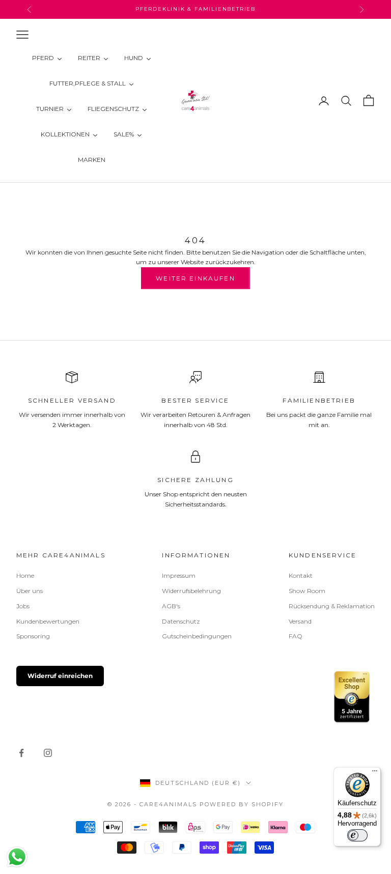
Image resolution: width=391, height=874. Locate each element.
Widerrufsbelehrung (191, 591)
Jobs (23, 606)
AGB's (171, 606)
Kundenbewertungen (47, 621)
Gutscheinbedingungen (197, 636)
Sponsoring (33, 636)
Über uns (29, 591)
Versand (300, 621)
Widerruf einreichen (60, 676)
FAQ (295, 636)
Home (25, 575)
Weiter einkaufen (195, 278)
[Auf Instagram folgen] (48, 753)
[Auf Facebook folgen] (21, 753)
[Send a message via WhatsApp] (17, 857)
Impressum (179, 575)
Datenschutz (181, 621)
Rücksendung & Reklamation (332, 606)
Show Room (307, 591)
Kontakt (301, 575)
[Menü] (375, 773)
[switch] (357, 835)
